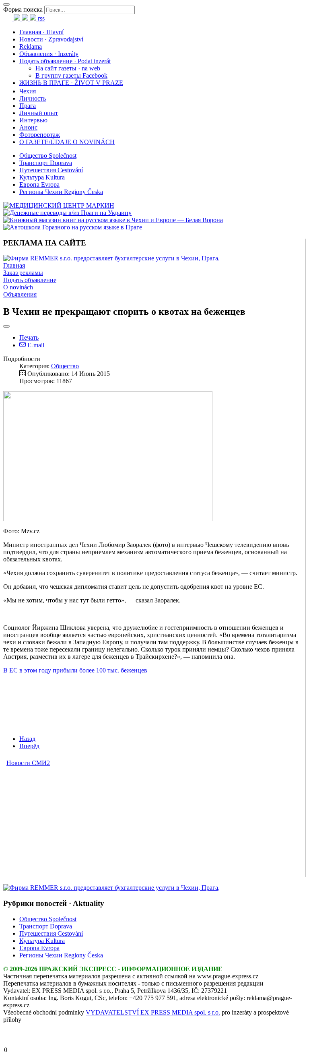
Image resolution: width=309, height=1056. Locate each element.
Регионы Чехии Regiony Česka (61, 191)
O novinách (18, 287)
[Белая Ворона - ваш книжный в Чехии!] (113, 220)
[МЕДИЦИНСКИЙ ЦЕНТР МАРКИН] (58, 205)
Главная (14, 265)
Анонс (28, 127)
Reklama (30, 46)
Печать (29, 337)
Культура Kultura (42, 177)
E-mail (35, 345)
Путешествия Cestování (51, 170)
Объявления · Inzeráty (48, 53)
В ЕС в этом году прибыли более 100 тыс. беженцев (75, 670)
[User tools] (6, 326)
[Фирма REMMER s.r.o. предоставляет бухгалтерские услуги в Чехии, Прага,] (111, 258)
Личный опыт (38, 112)
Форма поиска (23, 9)
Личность (32, 98)
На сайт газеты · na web (67, 68)
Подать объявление (29, 279)
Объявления (20, 294)
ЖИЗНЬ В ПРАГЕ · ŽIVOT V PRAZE (71, 82)
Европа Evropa (39, 184)
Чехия (27, 91)
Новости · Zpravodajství (51, 39)
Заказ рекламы (23, 272)
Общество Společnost (47, 155)
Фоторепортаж (39, 134)
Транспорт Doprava (45, 162)
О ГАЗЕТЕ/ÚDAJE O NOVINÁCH (67, 141)
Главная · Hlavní (41, 32)
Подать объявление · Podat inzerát (65, 61)
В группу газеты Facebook (71, 75)
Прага (27, 105)
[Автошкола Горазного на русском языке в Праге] (72, 227)
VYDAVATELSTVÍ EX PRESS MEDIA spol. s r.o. (153, 1012)
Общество (65, 366)
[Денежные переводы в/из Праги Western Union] (67, 212)
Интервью (33, 120)
